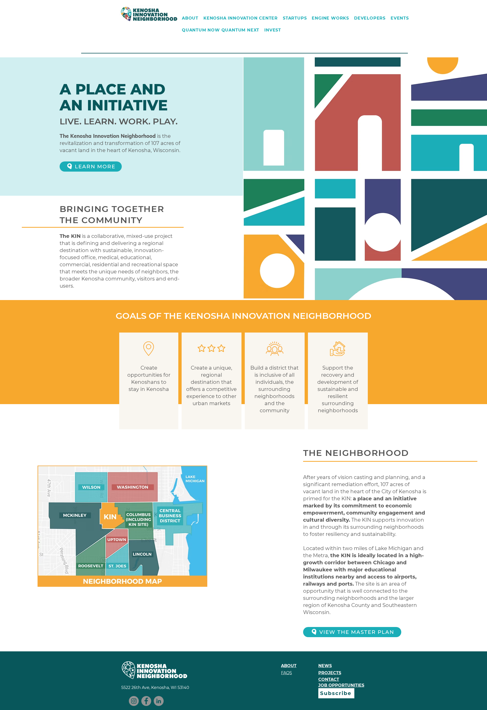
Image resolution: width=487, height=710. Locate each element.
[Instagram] (134, 701)
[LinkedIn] (159, 701)
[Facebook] (146, 701)
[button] (190, 18)
